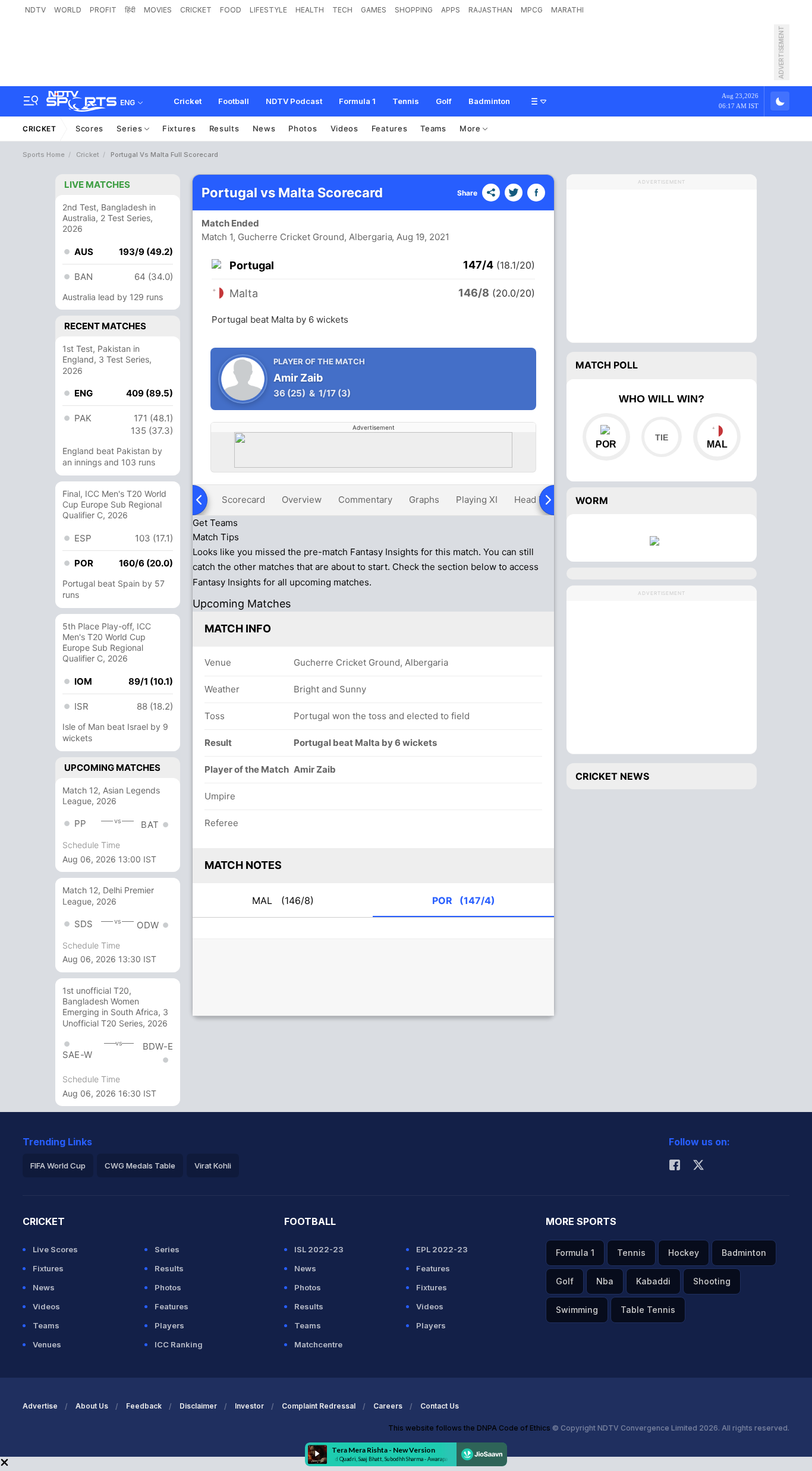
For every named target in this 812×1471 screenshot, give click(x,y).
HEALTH (309, 9)
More (471, 128)
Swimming (577, 1310)
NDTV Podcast (294, 101)
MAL (283, 900)
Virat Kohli (212, 1165)
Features (390, 128)
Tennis (405, 101)
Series (130, 128)
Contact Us (439, 1405)
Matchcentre (318, 1344)
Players (169, 1325)
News (264, 128)
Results (224, 128)
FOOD (230, 9)
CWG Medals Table (140, 1165)
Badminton (489, 101)
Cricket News (612, 776)
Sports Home (44, 154)
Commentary (365, 499)
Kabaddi (653, 1281)
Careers (387, 1405)
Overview (302, 499)
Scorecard (243, 499)
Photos (302, 128)
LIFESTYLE (268, 9)
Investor (249, 1405)
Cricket (188, 101)
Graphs (424, 499)
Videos (344, 128)
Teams (433, 128)
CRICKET (196, 9)
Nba (604, 1281)
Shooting (712, 1281)
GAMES (373, 9)
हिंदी (130, 9)
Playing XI (477, 499)
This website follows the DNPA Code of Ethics (470, 1427)
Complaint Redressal (318, 1405)
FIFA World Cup (58, 1165)
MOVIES (158, 9)
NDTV (35, 9)
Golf (444, 101)
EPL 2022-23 (442, 1249)
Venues (47, 1344)
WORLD (67, 9)
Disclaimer (198, 1405)
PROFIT (103, 9)
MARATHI (567, 9)
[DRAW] (661, 437)
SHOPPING (414, 9)
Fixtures (179, 128)
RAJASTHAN (490, 9)
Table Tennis (648, 1310)
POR (463, 900)
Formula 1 (357, 101)
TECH (342, 9)
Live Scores (55, 1249)
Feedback (144, 1405)
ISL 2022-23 (319, 1249)
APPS (450, 9)
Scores (89, 128)
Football (233, 101)
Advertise (40, 1405)
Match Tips (216, 537)
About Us (91, 1405)
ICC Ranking (179, 1344)
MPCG (532, 9)
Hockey (683, 1253)
